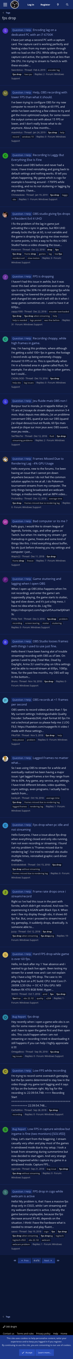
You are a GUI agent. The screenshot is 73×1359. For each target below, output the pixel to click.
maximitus (17, 132)
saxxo (14, 1231)
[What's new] (58, 4)
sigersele (15, 1168)
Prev (26, 1260)
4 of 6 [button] (36, 1260)
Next (47, 1260)
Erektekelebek (18, 864)
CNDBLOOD (17, 378)
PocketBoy (17, 498)
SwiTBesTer (17, 436)
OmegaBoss (17, 1051)
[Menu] (5, 4)
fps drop (25, 1016)
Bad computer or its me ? (39, 521)
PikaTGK (15, 735)
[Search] (67, 4)
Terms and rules (25, 1333)
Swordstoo (17, 69)
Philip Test (16, 618)
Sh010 (14, 994)
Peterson (16, 249)
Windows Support (47, 199)
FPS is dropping (33, 276)
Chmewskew (18, 194)
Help (55, 1333)
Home (64, 1333)
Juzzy (14, 931)
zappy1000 (17, 311)
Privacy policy (43, 1333)
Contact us (8, 1333)
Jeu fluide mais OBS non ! (39, 401)
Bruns (14, 681)
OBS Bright (11, 1326)
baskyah (15, 797)
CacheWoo (17, 1110)
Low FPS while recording (39, 1070)
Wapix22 (15, 556)
